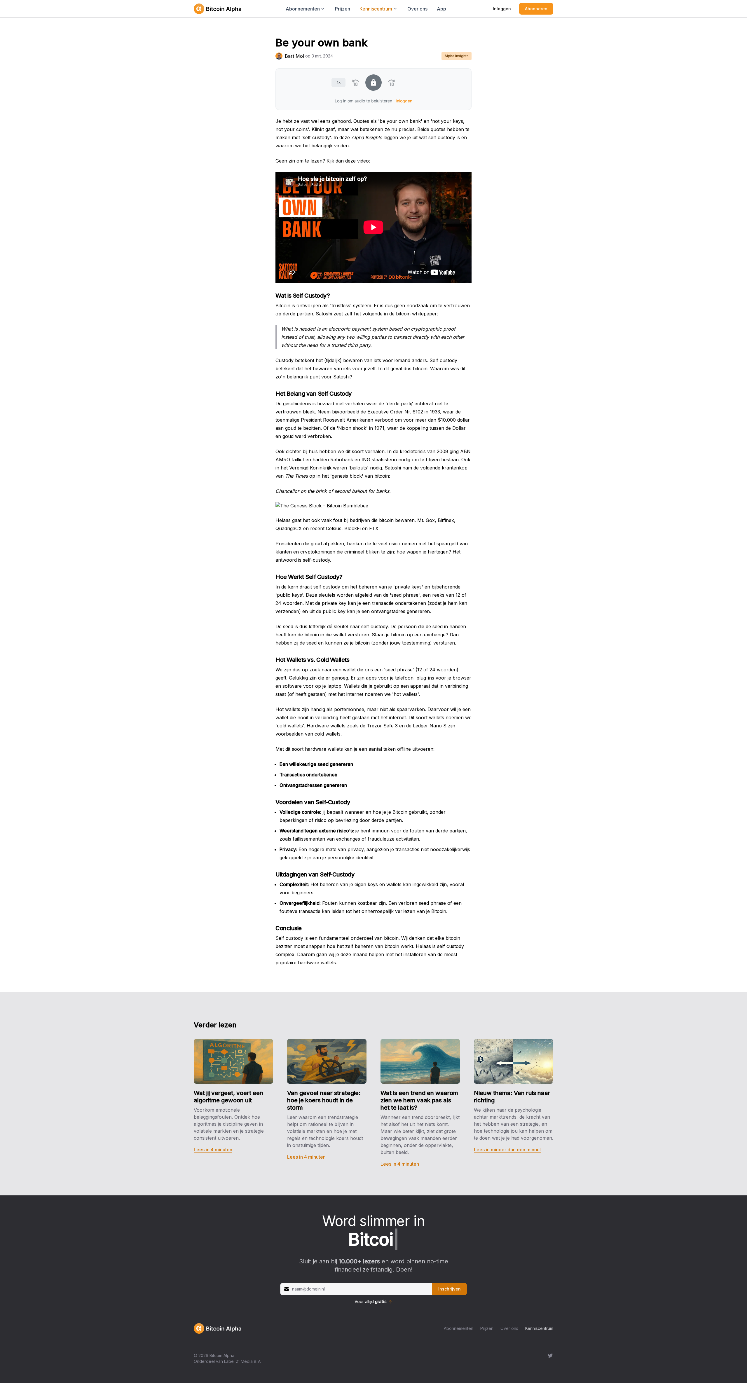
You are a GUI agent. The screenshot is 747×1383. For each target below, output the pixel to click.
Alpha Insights (456, 56)
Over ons (417, 9)
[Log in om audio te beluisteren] (373, 82)
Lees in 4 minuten (213, 1149)
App (441, 9)
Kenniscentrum (539, 1328)
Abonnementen (458, 1328)
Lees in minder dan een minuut (507, 1149)
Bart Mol (294, 56)
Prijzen (342, 9)
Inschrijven (449, 1288)
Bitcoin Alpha (222, 1355)
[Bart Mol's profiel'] (278, 56)
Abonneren (536, 8)
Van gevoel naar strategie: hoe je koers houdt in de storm (323, 1100)
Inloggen (502, 8)
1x (339, 82)
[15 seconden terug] (355, 82)
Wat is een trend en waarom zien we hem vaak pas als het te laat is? (419, 1100)
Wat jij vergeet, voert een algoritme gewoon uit (228, 1096)
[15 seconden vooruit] (391, 82)
